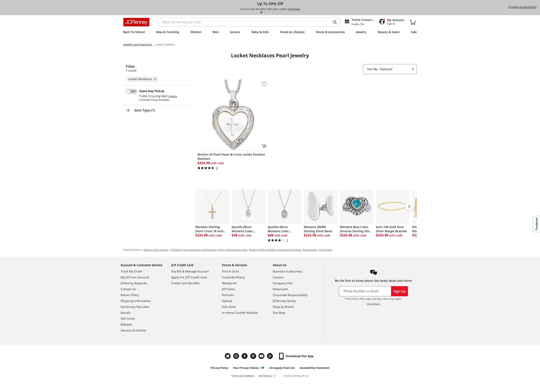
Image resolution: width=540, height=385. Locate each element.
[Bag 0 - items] (412, 22)
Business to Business (287, 271)
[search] (336, 22)
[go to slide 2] (265, 12)
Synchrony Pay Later (135, 307)
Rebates (126, 324)
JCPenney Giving (284, 301)
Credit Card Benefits (185, 283)
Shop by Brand (283, 307)
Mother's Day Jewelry (155, 250)
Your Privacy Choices (246, 368)
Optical (227, 301)
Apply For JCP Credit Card (189, 277)
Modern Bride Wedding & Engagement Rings (275, 250)
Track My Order (132, 271)
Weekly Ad (229, 283)
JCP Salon (228, 289)
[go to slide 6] (280, 12)
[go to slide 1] (261, 12)
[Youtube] (262, 356)
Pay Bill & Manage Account (190, 271)
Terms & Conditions (242, 376)
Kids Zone (229, 307)
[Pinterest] (253, 356)
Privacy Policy (219, 368)
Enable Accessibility (523, 7)
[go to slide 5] (276, 12)
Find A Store (230, 271)
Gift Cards (128, 319)
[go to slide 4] (273, 12)
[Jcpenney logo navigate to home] (136, 22)
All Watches (325, 250)
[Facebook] (245, 356)
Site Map (279, 313)
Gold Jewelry (310, 250)
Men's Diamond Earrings (232, 250)
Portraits (228, 295)
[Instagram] (236, 356)
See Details (373, 304)
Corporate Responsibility (290, 295)
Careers (278, 277)
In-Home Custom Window (240, 313)
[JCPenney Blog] (270, 356)
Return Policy (130, 295)
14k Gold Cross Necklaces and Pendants (193, 250)
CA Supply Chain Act (282, 368)
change (172, 96)
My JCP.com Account (135, 277)
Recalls (126, 313)
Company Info (282, 283)
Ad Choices (265, 376)
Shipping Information (136, 301)
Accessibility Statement (314, 368)
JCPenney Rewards (134, 283)
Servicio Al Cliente (133, 330)
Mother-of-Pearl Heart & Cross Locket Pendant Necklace (231, 156)
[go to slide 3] (269, 12)
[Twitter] (228, 356)
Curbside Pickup (233, 277)
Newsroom (280, 289)
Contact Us (128, 289)
